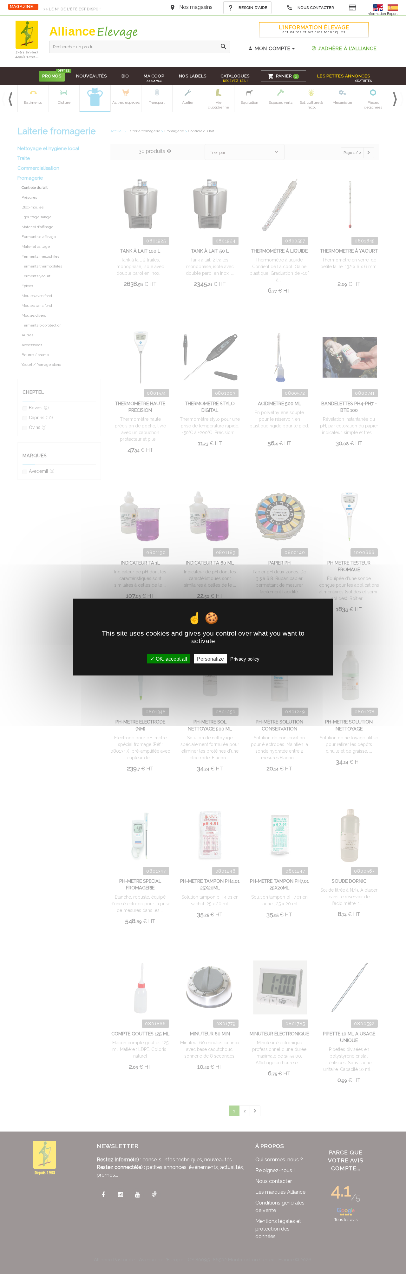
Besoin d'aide (252, 7)
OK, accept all (170, 659)
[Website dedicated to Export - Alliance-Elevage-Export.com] (379, 7)
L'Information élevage (314, 29)
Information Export (382, 13)
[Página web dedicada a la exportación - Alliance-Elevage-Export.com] (393, 7)
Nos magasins (196, 7)
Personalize (210, 659)
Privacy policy (244, 659)
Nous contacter (315, 7)
